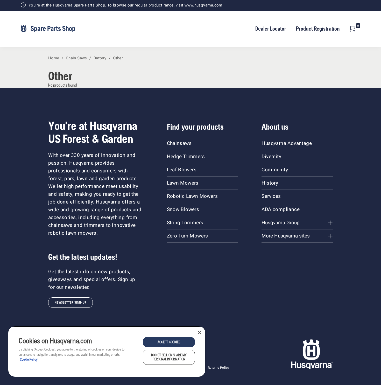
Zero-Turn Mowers (187, 236)
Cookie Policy (29, 359)
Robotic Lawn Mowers (192, 196)
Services (271, 196)
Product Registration (318, 29)
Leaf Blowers (182, 169)
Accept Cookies (169, 342)
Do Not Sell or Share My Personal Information (169, 357)
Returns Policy (218, 367)
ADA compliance (281, 209)
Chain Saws (76, 58)
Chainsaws (179, 143)
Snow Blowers (183, 209)
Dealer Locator (270, 29)
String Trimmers (185, 222)
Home (53, 58)
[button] (352, 28)
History (270, 183)
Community (275, 169)
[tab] (297, 223)
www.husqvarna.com (203, 5)
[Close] (199, 333)
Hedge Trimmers (186, 156)
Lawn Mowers (183, 183)
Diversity (271, 156)
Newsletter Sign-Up (70, 302)
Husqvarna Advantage (287, 143)
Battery (100, 58)
